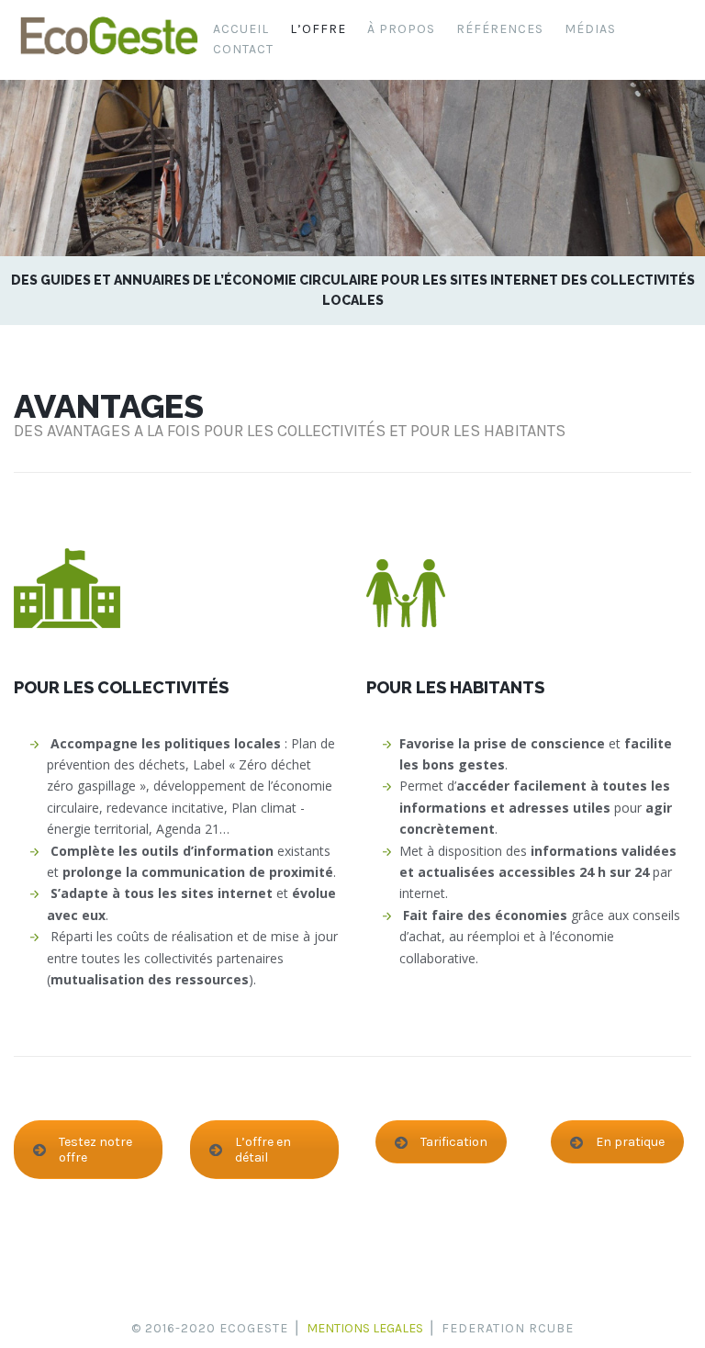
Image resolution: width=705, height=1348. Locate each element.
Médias (590, 29)
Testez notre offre (95, 1149)
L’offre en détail (263, 1149)
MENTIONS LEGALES (365, 1328)
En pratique (630, 1142)
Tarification (453, 1142)
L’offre (318, 29)
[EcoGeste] (109, 54)
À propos (401, 29)
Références (499, 29)
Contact (243, 49)
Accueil (241, 29)
